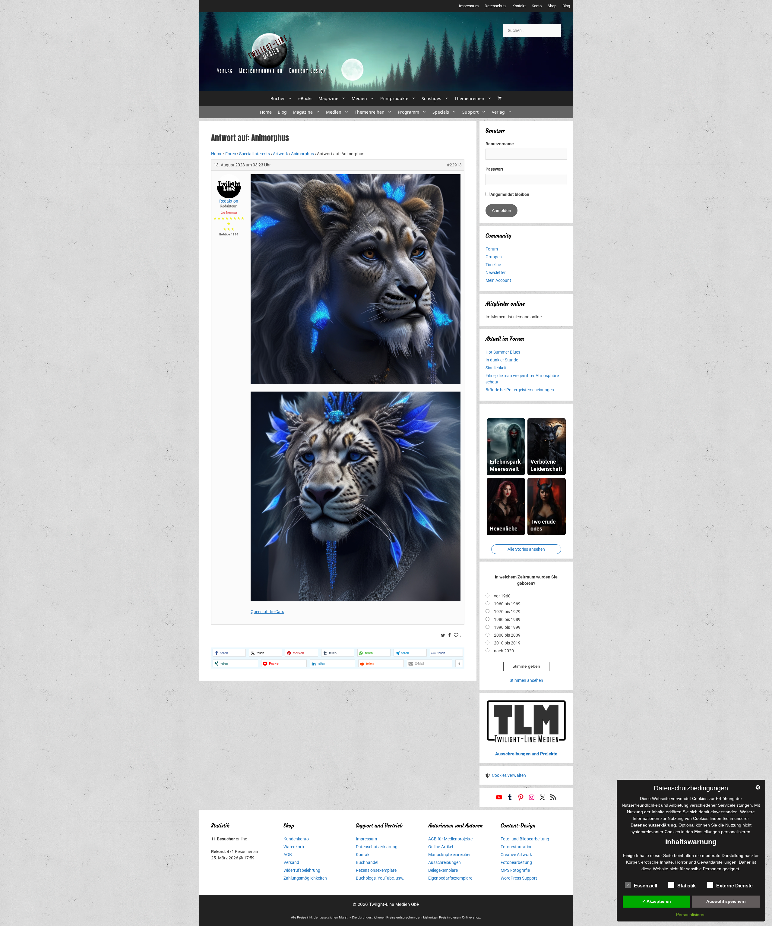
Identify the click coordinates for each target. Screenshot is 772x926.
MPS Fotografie (515, 870)
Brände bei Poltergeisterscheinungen (520, 389)
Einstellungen (707, 831)
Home (266, 112)
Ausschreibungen (444, 862)
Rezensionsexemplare (376, 870)
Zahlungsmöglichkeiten (305, 878)
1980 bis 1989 (507, 619)
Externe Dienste (734, 885)
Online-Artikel (440, 846)
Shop (552, 6)
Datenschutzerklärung (376, 846)
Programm (408, 112)
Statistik (686, 885)
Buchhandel (367, 862)
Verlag (498, 112)
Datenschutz (495, 6)
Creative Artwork (516, 854)
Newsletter (496, 272)
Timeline (493, 264)
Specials (440, 112)
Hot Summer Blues (503, 352)
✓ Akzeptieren (656, 901)
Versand (291, 862)
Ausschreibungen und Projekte (526, 754)
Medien (359, 98)
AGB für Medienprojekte (450, 838)
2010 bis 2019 (507, 643)
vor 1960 (502, 596)
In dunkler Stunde (502, 359)
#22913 (454, 164)
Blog (566, 6)
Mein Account (498, 280)
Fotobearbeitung (516, 862)
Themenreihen (469, 98)
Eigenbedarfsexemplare (450, 878)
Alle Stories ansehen (526, 549)
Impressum (469, 6)
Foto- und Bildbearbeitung (525, 838)
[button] (229, 653)
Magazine (328, 98)
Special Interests (254, 153)
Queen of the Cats (267, 611)
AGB (287, 854)
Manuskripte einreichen (450, 854)
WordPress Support (519, 878)
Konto (537, 6)
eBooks (305, 98)
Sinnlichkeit (496, 367)
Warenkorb (293, 846)
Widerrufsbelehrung (301, 870)
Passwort (494, 169)
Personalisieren (691, 914)
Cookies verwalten (509, 775)
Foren (230, 153)
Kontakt (519, 6)
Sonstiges (431, 98)
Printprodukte (394, 98)
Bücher (278, 98)
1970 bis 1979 (507, 611)
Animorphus (302, 153)
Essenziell (645, 885)
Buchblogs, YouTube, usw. (380, 878)
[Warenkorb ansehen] (500, 98)
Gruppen (494, 256)
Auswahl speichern (726, 901)
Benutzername (500, 143)
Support (470, 112)
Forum (492, 249)
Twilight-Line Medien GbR (394, 904)
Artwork (280, 153)
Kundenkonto (296, 838)
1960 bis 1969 (507, 603)
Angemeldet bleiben (509, 194)
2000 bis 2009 (507, 635)
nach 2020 (504, 650)
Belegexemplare (443, 870)
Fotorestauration (517, 846)
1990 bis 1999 (507, 627)
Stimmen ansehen (526, 680)
